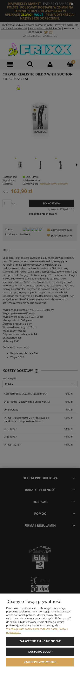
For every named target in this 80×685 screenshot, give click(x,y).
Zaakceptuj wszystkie (40, 662)
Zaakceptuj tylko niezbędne (40, 641)
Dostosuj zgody (40, 651)
